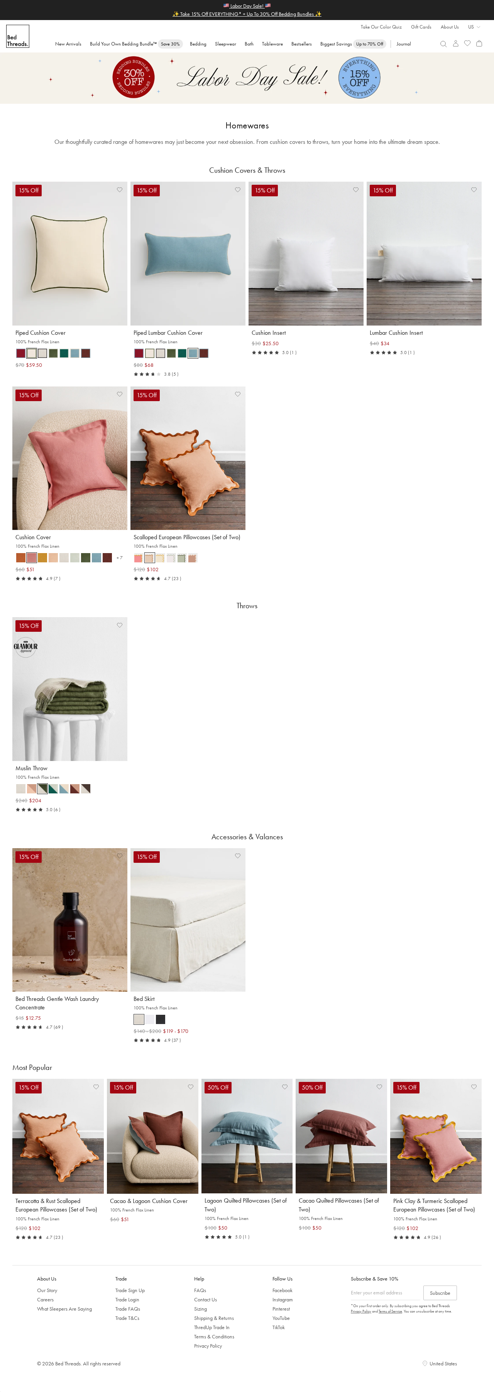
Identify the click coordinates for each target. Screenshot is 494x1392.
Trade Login (127, 1299)
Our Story (47, 1290)
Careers (45, 1299)
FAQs (200, 1290)
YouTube (281, 1317)
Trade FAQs (127, 1308)
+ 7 (121, 559)
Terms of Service (390, 1311)
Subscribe (440, 1292)
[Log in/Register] (455, 43)
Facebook (282, 1290)
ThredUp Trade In (212, 1327)
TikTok (278, 1327)
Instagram (282, 1299)
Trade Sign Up (130, 1290)
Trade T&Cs (127, 1317)
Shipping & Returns (214, 1317)
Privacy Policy (208, 1345)
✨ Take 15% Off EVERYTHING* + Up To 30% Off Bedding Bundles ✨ (247, 13)
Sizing (200, 1308)
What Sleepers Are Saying (64, 1308)
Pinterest (281, 1308)
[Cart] (479, 43)
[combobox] (443, 44)
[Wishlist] (467, 43)
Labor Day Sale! (247, 5)
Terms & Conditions (214, 1336)
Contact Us (205, 1299)
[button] (20, 353)
